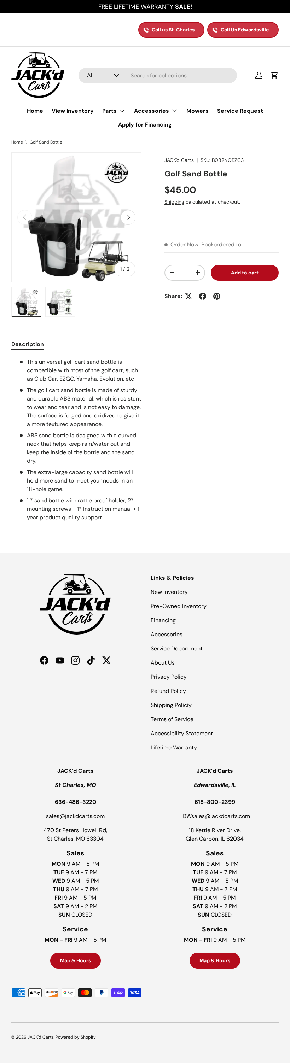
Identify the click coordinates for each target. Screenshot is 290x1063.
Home (35, 111)
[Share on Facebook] (203, 296)
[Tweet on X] (188, 296)
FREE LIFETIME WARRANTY (145, 7)
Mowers (197, 111)
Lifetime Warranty (174, 747)
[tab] (27, 344)
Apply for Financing (145, 124)
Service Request (240, 111)
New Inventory (169, 592)
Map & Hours (75, 960)
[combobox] (158, 75)
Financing (163, 620)
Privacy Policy (169, 677)
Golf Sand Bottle (46, 142)
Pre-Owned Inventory (179, 606)
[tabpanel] (76, 440)
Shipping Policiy (171, 705)
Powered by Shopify (76, 1037)
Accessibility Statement (182, 733)
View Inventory (73, 111)
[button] (274, 75)
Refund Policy (168, 691)
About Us (163, 662)
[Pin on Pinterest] (217, 296)
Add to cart (245, 272)
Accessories (166, 634)
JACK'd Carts (179, 160)
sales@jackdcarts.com (75, 816)
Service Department (177, 648)
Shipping (174, 202)
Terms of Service (172, 719)
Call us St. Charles (173, 30)
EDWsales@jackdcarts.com (214, 816)
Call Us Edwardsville (245, 30)
